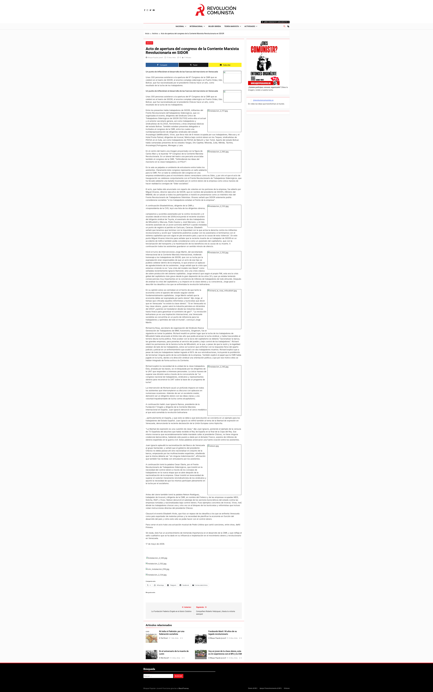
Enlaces (287, 688)
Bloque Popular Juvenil (155, 57)
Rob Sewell (165, 658)
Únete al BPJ (252, 688)
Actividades (249, 26)
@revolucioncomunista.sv (263, 100)
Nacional (180, 26)
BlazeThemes (184, 688)
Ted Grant (164, 638)
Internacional (196, 26)
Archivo (149, 43)
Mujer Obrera (214, 26)
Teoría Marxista (231, 26)
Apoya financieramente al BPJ (271, 688)
